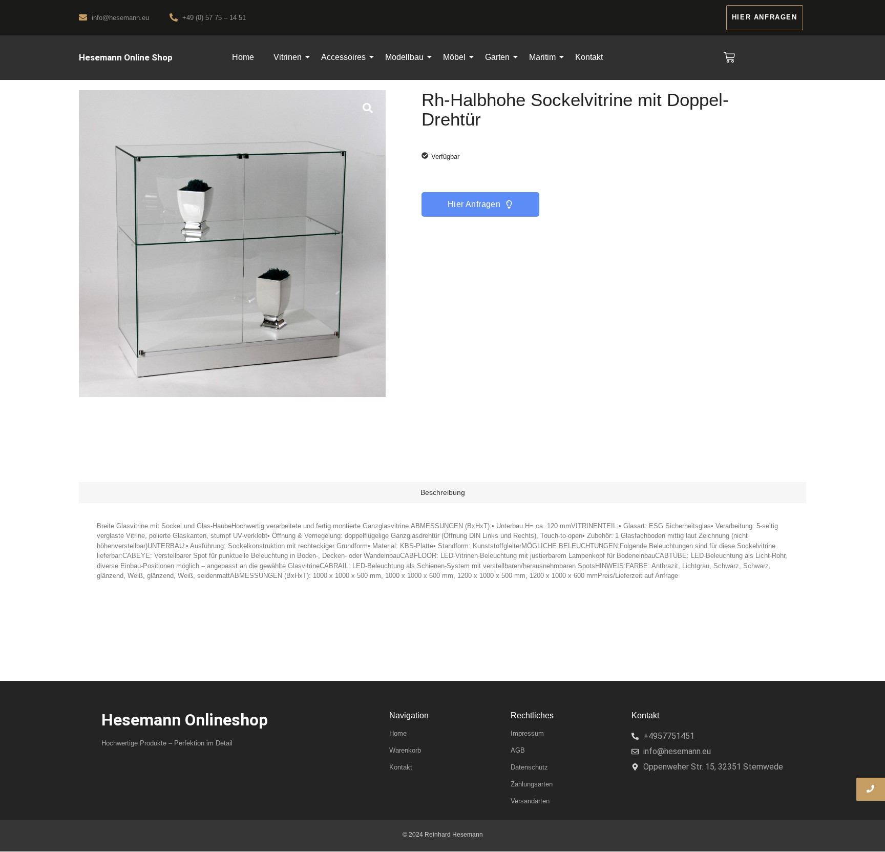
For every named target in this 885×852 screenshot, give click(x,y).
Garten (497, 57)
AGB (518, 750)
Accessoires (343, 57)
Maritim (542, 57)
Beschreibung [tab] (442, 492)
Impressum (527, 733)
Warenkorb (405, 750)
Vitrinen (287, 57)
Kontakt (589, 57)
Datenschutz (529, 767)
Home (243, 57)
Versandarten (530, 801)
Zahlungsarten (532, 784)
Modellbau (404, 57)
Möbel (454, 57)
